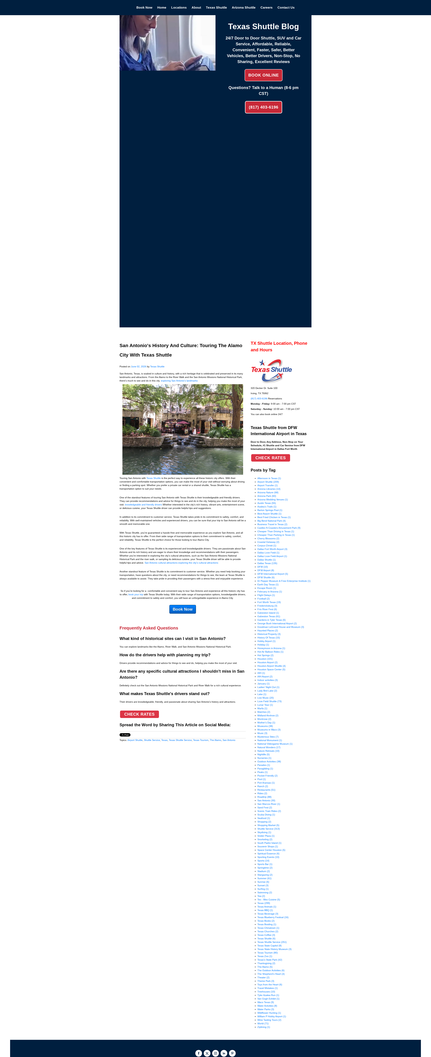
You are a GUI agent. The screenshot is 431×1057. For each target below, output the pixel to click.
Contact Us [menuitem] (286, 7)
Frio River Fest (267, 609)
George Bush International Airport (277, 623)
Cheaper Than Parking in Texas (276, 535)
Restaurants (266, 789)
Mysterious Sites (268, 736)
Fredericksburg (267, 605)
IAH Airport (265, 676)
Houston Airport (267, 662)
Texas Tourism (200, 740)
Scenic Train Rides (269, 811)
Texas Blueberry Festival (273, 917)
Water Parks (265, 1009)
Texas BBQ (265, 910)
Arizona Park (266, 496)
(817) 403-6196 (263, 107)
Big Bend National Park (271, 520)
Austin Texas (266, 503)
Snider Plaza (266, 835)
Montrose (264, 719)
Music (262, 733)
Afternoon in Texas (269, 478)
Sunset (263, 885)
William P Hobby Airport (271, 1016)
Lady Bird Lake (267, 690)
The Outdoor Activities (271, 970)
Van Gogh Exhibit (268, 998)
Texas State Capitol (269, 945)
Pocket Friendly (267, 775)
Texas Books (266, 920)
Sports (263, 860)
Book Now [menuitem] (144, 7)
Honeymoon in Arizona (271, 648)
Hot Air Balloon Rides (270, 651)
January (263, 683)
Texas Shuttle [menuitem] (216, 7)
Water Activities (267, 1005)
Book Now (183, 609)
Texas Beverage (267, 913)
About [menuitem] (196, 7)
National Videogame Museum (275, 743)
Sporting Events (268, 857)
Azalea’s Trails (266, 506)
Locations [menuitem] (179, 7)
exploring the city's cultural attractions (198, 562)
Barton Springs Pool (269, 510)
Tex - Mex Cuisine (268, 899)
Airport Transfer (267, 485)
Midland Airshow (267, 715)
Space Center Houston (271, 850)
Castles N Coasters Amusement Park (279, 527)
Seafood (263, 818)
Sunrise (263, 881)
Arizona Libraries (268, 489)
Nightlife (263, 754)
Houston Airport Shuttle (271, 666)
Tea (261, 896)
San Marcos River (268, 804)
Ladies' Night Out (268, 687)
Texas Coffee (266, 935)
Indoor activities (267, 680)
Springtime (265, 867)
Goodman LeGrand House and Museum (280, 627)
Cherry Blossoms (268, 538)
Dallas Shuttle (266, 559)
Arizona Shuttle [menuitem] (244, 7)
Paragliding (265, 768)
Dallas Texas (267, 563)
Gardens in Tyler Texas (271, 620)
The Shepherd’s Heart (271, 974)
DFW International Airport (272, 573)
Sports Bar (264, 864)
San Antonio (229, 740)
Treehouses (266, 991)
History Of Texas (268, 637)
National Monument (269, 740)
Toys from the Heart (269, 984)
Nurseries (264, 758)
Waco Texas (265, 1002)
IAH (261, 673)
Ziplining (263, 1027)
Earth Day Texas (268, 584)
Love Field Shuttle (269, 701)
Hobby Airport (266, 641)
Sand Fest (264, 807)
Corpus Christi (266, 545)
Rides (262, 793)
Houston (265, 658)
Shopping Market (268, 825)
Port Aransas (266, 782)
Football (263, 598)
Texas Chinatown (268, 928)
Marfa (262, 708)
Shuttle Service (152, 740)
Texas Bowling (266, 924)
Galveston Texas (268, 616)
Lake (261, 694)
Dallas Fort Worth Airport (272, 549)
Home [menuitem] (161, 7)
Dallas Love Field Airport (272, 556)
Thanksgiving (266, 963)
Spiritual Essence (268, 853)
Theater (263, 977)
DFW (262, 566)
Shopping (264, 821)
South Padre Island (269, 843)
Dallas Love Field (268, 552)
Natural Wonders (268, 747)
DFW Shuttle (266, 577)
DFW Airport (265, 570)
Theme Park (265, 981)
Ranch (262, 786)
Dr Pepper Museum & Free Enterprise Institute (284, 581)
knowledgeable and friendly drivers (143, 504)
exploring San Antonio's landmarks (179, 380)
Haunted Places (267, 630)
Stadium (263, 871)
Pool (261, 779)
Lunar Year (265, 704)
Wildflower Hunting (269, 1012)
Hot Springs (265, 655)
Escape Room (266, 588)
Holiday (263, 644)
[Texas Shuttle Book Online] (168, 68)
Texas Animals (266, 906)
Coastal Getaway (268, 542)
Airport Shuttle (135, 740)
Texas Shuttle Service (180, 740)
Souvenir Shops (267, 846)
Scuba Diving (266, 814)
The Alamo (215, 740)
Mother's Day (266, 722)
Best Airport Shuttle (269, 513)
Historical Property (269, 634)
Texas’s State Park (269, 959)
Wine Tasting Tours (269, 1020)
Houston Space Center (271, 669)
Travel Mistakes (267, 988)
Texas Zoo (264, 956)
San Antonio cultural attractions (161, 562)
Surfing (263, 889)
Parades (263, 765)
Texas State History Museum (274, 949)
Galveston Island (268, 612)
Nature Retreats (268, 751)
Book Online (263, 75)
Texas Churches (267, 931)
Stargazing (265, 874)
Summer (264, 878)
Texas (164, 740)
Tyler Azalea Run (268, 995)
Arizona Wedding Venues (272, 499)
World (263, 1023)
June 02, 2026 (138, 366)
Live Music (265, 697)
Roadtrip (264, 797)
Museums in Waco (269, 729)
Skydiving (264, 832)
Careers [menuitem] (266, 7)
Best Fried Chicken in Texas (274, 517)
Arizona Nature (267, 492)
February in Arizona (269, 591)
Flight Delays (266, 595)
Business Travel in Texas (272, 524)
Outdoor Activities (269, 761)
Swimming (264, 892)
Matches (263, 712)
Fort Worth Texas (269, 602)
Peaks (262, 772)
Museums (265, 726)
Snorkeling (264, 839)
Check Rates (139, 714)
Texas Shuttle (157, 366)
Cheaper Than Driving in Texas (275, 531)
